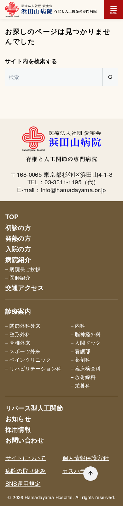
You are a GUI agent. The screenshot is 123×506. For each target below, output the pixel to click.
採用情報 (18, 429)
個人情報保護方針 (85, 457)
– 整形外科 (17, 334)
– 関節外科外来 (23, 325)
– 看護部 (81, 351)
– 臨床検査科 (86, 368)
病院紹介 (18, 259)
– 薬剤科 (81, 359)
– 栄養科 (81, 385)
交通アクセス (24, 287)
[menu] (113, 9)
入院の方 (18, 248)
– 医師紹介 (17, 277)
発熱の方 (18, 237)
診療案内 (18, 310)
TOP (12, 216)
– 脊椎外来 (17, 342)
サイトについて (25, 457)
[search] (110, 77)
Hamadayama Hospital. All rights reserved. (70, 497)
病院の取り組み (25, 470)
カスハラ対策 (79, 470)
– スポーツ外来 (23, 351)
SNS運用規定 (23, 483)
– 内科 (78, 325)
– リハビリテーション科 (33, 368)
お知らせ (18, 418)
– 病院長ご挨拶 (23, 269)
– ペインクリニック (28, 359)
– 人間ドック (86, 342)
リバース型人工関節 (34, 407)
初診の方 (18, 227)
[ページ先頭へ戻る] (90, 473)
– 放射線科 (83, 377)
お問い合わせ (24, 439)
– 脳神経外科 (86, 334)
